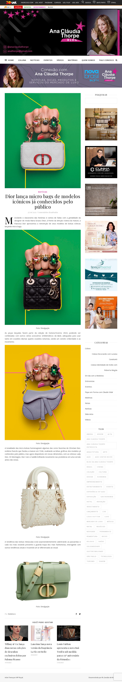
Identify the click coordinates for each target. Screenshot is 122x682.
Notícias (34, 60)
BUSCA (88, 2)
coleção (90, 472)
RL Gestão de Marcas (109, 677)
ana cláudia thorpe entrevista (96, 445)
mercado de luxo (95, 521)
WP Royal (19, 677)
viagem (102, 561)
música (110, 521)
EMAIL (113, 2)
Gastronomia (107, 497)
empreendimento (94, 482)
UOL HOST (39, 2)
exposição (91, 497)
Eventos (48, 60)
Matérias (72, 60)
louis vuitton (93, 516)
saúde (101, 541)
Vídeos (60, 60)
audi (89, 457)
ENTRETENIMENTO (39, 7)
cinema (100, 467)
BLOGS (50, 7)
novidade (91, 531)
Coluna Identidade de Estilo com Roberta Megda (104, 367)
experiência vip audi (96, 492)
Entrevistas (89, 381)
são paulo (91, 556)
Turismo (91, 561)
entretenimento (94, 487)
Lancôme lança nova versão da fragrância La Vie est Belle (41, 648)
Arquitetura (93, 452)
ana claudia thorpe (96, 439)
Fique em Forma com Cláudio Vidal (99, 392)
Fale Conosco (106, 60)
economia (101, 477)
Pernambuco (105, 531)
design (90, 477)
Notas (87, 403)
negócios (101, 526)
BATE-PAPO (101, 2)
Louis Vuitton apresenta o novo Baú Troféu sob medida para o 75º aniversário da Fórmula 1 (68, 652)
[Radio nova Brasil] (61, 87)
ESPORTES (27, 7)
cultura (103, 472)
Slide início (89, 414)
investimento (93, 507)
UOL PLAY (66, 2)
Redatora (11, 614)
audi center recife (103, 457)
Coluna (22, 60)
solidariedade (93, 546)
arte (105, 452)
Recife (104, 536)
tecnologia (106, 556)
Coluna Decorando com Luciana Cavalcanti (104, 356)
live (104, 511)
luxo (107, 516)
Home (11, 60)
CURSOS (57, 2)
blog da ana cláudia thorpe (100, 462)
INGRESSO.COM (27, 2)
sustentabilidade (95, 551)
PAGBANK (48, 2)
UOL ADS (75, 2)
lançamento (92, 511)
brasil (90, 467)
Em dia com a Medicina (94, 375)
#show (100, 434)
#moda (90, 434)
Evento (110, 487)
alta (110, 434)
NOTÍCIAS (18, 7)
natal (89, 526)
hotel (89, 502)
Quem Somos (88, 60)
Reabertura (92, 536)
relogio (90, 541)
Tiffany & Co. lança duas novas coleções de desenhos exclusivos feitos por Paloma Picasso (15, 652)
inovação (101, 502)
